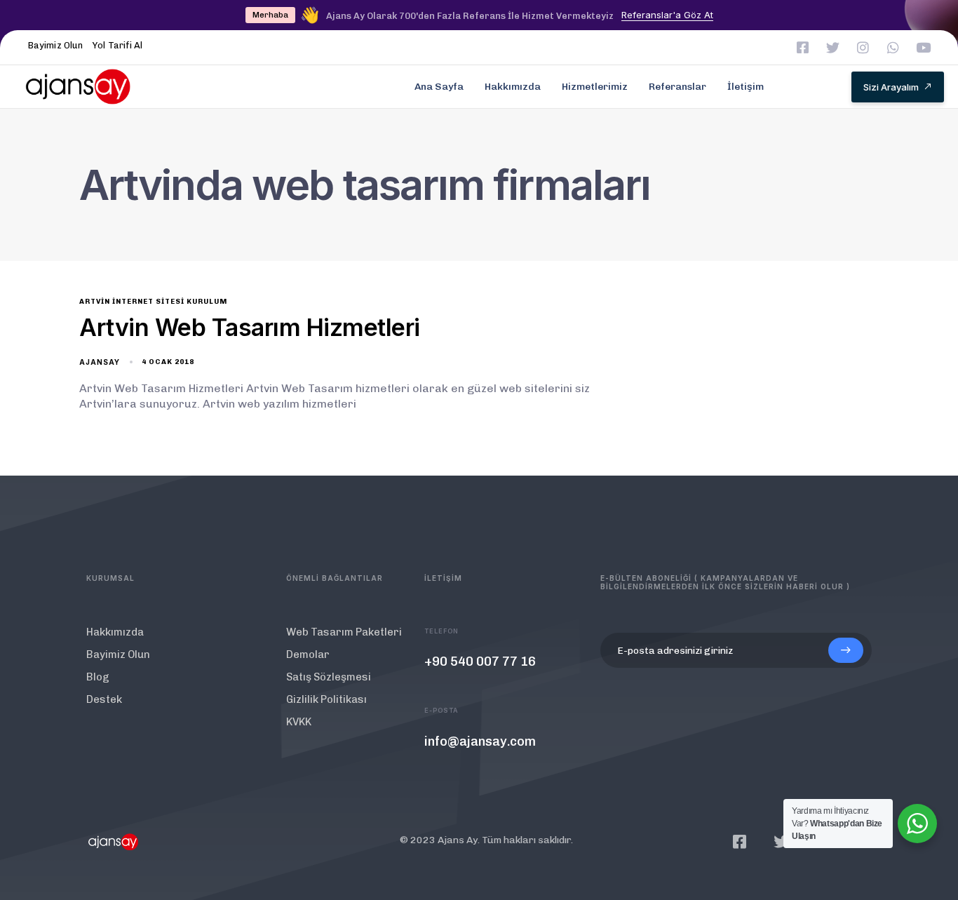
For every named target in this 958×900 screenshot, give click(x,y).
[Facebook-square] (802, 47)
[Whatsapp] (893, 47)
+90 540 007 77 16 (480, 661)
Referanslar (677, 87)
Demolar (308, 654)
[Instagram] (863, 47)
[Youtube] (923, 47)
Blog (97, 677)
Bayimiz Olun (55, 45)
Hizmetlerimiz (595, 87)
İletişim (745, 87)
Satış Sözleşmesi (328, 677)
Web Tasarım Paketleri (344, 632)
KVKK (298, 722)
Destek (104, 699)
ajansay (99, 362)
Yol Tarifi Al (117, 45)
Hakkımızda (513, 87)
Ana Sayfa (439, 87)
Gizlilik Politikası (326, 699)
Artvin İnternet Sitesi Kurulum (153, 301)
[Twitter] (832, 47)
